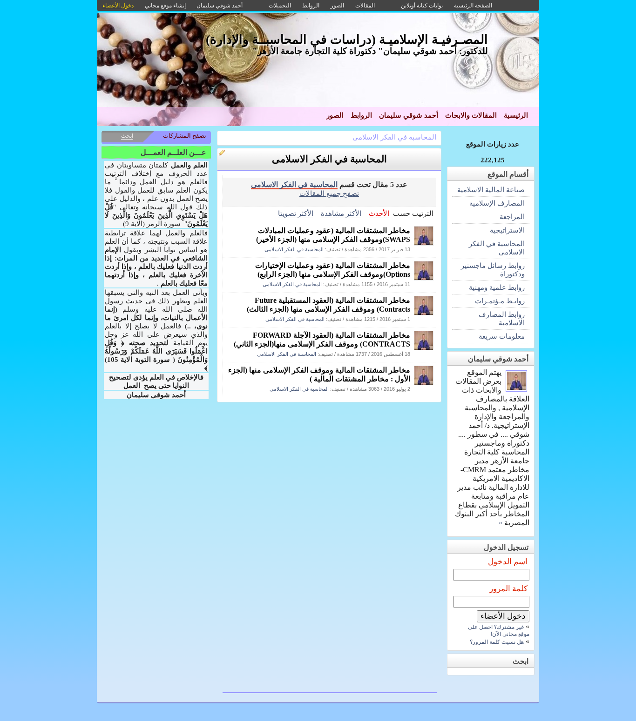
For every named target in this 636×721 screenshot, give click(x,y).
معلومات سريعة (502, 336)
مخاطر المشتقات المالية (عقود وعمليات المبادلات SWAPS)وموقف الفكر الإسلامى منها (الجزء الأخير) (333, 235)
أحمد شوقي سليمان (408, 115)
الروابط (361, 115)
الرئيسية (516, 115)
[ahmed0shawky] (423, 243)
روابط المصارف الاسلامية (502, 318)
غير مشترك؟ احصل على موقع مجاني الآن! (498, 630)
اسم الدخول (508, 561)
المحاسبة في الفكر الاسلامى (394, 137)
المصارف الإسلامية (497, 203)
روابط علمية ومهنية (497, 287)
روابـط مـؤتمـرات (500, 301)
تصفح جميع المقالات (329, 193)
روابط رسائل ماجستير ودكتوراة (493, 269)
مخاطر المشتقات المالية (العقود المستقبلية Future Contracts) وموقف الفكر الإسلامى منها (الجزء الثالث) (328, 304)
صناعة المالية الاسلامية (491, 190)
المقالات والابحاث (471, 115)
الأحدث (379, 213)
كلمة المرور (508, 588)
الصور (335, 115)
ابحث (127, 136)
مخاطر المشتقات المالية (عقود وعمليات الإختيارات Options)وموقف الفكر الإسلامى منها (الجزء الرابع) (332, 269)
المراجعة (512, 216)
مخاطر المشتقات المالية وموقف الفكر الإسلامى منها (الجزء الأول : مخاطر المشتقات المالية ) (319, 374)
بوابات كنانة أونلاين (422, 5)
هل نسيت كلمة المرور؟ (497, 642)
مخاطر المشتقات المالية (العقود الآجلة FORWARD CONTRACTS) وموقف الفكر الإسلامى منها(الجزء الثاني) (322, 339)
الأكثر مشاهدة (341, 213)
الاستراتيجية (507, 230)
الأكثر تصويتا (295, 213)
